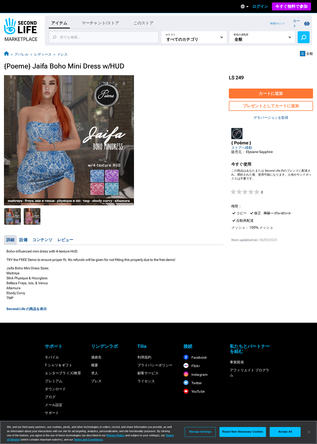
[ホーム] (6, 54)
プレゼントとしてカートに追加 (271, 105)
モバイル (52, 357)
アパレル (21, 54)
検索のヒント (277, 23)
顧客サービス (147, 373)
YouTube (197, 391)
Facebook (198, 357)
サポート (52, 413)
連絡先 (96, 357)
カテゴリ (170, 34)
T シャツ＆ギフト (58, 365)
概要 (94, 365)
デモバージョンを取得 (271, 118)
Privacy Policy (115, 435)
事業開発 (237, 362)
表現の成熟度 (241, 34)
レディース (43, 54)
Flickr (195, 366)
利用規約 (144, 357)
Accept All (285, 431)
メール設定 (53, 405)
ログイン (260, 6)
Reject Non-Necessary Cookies (242, 431)
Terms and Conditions (88, 439)
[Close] (309, 431)
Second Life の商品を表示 (26, 309)
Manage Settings (200, 431)
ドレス (62, 54)
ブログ (50, 397)
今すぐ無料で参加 (291, 6)
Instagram (199, 375)
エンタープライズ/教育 (63, 373)
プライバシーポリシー (155, 365)
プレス (96, 381)
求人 (94, 373)
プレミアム (53, 381)
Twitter (196, 383)
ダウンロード (55, 389)
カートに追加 (271, 93)
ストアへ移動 (241, 148)
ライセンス (146, 381)
